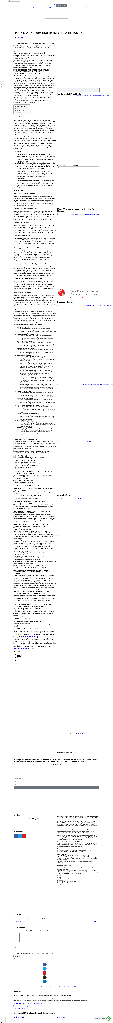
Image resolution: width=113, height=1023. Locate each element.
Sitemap (76, 986)
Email (15, 947)
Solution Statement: (19, 110)
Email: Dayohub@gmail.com (20, 1008)
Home (31, 4)
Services (46, 4)
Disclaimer (53, 986)
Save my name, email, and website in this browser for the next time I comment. (34, 953)
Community (49, 7)
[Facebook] (16, 836)
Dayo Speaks (44, 986)
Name (15, 944)
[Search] (99, 90)
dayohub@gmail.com (31, 636)
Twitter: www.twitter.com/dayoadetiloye (23, 1006)
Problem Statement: (19, 108)
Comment (16, 942)
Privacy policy (20, 1017)
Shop (34, 7)
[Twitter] (20, 836)
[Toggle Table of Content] (27, 106)
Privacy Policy (67, 986)
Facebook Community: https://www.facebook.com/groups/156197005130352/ (32, 1003)
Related (19, 112)
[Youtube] (24, 836)
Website (15, 950)
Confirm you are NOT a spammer (23, 959)
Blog (53, 4)
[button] (86, 6)
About (36, 986)
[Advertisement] (34, 675)
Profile (38, 4)
